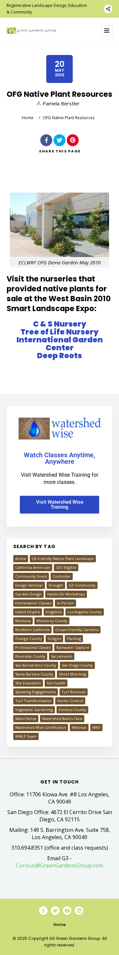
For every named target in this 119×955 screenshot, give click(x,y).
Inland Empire (27, 611)
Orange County (28, 638)
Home (27, 117)
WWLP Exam (26, 736)
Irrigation (54, 611)
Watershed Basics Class (62, 718)
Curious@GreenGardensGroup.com (59, 865)
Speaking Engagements (35, 691)
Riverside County (30, 656)
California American (32, 567)
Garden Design (28, 594)
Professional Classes (33, 647)
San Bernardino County (35, 665)
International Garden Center (60, 343)
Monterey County (51, 620)
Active (20, 558)
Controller (62, 576)
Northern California (32, 629)
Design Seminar (29, 585)
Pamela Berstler (61, 103)
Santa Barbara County (34, 674)
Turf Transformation (33, 700)
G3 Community (82, 585)
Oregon (54, 638)
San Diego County (77, 665)
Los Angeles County (84, 611)
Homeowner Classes (33, 602)
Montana (23, 620)
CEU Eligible (66, 567)
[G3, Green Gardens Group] (31, 30)
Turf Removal (73, 691)
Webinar (79, 727)
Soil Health (56, 682)
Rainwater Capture (72, 647)
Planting (74, 638)
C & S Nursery (59, 324)
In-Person (65, 602)
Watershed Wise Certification (40, 727)
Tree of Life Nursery (59, 332)
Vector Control (70, 700)
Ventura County (72, 709)
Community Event (31, 576)
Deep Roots (59, 355)
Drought (56, 585)
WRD (96, 727)
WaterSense (25, 718)
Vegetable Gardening (34, 709)
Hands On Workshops (66, 594)
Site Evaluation (28, 682)
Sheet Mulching (72, 674)
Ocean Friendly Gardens (77, 629)
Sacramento (61, 656)
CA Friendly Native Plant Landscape (63, 558)
